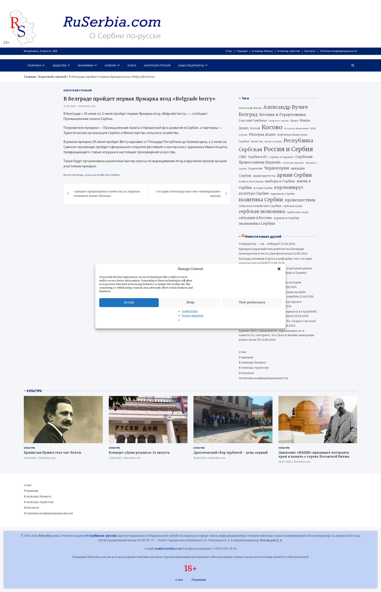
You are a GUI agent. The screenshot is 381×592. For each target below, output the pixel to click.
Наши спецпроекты (191, 65)
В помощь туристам (288, 51)
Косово (272, 127)
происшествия (300, 200)
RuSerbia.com (87, 106)
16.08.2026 (30, 458)
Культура (110, 65)
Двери (294, 120)
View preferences (252, 302)
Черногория (276, 168)
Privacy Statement (192, 315)
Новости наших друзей (263, 236)
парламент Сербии (282, 193)
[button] (279, 269)
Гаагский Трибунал (253, 120)
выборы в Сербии (280, 181)
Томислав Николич (293, 163)
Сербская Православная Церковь (276, 159)
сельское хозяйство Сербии (102, 175)
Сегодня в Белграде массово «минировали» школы (188, 193)
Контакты (310, 51)
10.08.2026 (115, 458)
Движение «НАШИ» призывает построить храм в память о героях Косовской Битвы (313, 454)
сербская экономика (262, 211)
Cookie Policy (190, 311)
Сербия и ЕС (257, 157)
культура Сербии (254, 193)
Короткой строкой (157, 65)
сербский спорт (298, 212)
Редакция (242, 51)
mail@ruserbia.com (168, 548)
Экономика (85, 65)
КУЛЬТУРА (34, 391)
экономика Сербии (257, 223)
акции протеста (264, 176)
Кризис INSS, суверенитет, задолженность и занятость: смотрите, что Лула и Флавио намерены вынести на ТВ (276, 335)
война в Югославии (251, 181)
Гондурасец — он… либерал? (259, 244)
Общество (59, 65)
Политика (34, 65)
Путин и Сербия (273, 141)
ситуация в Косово (255, 218)
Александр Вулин (250, 107)
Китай (255, 128)
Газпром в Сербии (278, 121)
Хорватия (255, 168)
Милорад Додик (262, 134)
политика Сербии (261, 200)
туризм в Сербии (286, 218)
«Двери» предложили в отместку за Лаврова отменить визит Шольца (107, 193)
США (242, 157)
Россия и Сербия (288, 149)
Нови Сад (257, 141)
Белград (78, 175)
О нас (229, 51)
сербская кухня (292, 206)
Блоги (132, 65)
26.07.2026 (284, 461)
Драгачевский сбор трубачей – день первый (230, 452)
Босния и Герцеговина (282, 114)
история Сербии (262, 188)
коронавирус (288, 187)
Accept (129, 302)
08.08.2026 (199, 458)
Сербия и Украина (281, 157)
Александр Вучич (285, 107)
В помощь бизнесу (262, 51)
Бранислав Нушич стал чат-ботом (52, 452)
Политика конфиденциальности (338, 51)
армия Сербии (294, 175)
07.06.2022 (70, 106)
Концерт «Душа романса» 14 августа (139, 452)
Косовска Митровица (296, 128)
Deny (190, 302)
